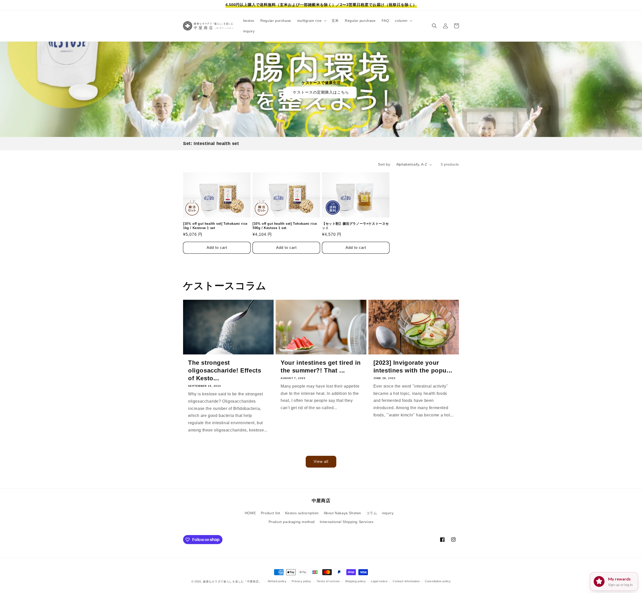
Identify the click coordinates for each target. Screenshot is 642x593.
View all (321, 461)
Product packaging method (292, 522)
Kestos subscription (302, 513)
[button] (311, 20)
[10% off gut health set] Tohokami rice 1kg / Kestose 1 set (215, 226)
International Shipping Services (347, 522)
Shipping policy (355, 581)
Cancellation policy (438, 581)
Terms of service (328, 581)
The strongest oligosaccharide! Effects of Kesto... (224, 370)
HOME (250, 513)
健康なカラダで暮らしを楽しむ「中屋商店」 (232, 581)
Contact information (406, 581)
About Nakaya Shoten (342, 513)
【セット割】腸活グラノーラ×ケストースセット (355, 226)
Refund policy (277, 581)
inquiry (387, 513)
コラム (371, 513)
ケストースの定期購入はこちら (321, 92)
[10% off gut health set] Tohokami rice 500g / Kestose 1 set (285, 226)
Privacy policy (301, 581)
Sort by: (384, 164)
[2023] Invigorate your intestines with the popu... (412, 366)
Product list (270, 513)
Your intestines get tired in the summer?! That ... (321, 366)
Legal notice (379, 581)
